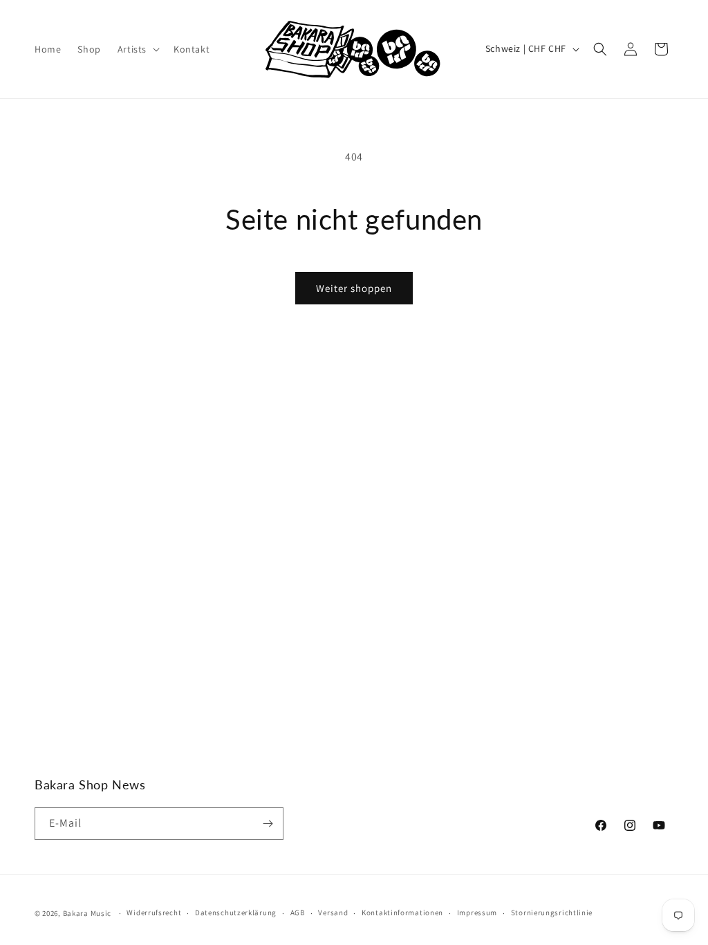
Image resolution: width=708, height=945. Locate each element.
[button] (137, 49)
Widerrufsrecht (154, 912)
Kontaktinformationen (402, 912)
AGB (297, 912)
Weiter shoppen (354, 288)
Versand (333, 912)
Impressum (477, 912)
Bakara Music (87, 913)
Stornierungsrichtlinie (552, 912)
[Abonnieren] (267, 823)
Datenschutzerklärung (236, 912)
